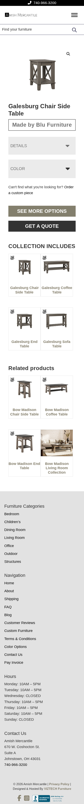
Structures (12, 562)
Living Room (14, 538)
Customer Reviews (19, 623)
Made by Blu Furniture (42, 125)
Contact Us (13, 655)
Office (9, 546)
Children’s (12, 522)
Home (9, 583)
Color (17, 168)
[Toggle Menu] (74, 15)
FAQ (8, 607)
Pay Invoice (13, 663)
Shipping (11, 599)
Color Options (15, 647)
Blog (8, 615)
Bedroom (11, 514)
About (9, 591)
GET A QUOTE (42, 226)
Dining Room (14, 530)
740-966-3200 (44, 3)
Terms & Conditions (20, 639)
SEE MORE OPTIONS (42, 211)
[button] (68, 54)
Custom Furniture (18, 631)
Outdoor (11, 554)
